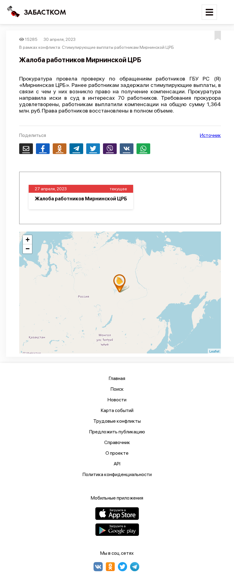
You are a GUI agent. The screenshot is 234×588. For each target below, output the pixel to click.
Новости (117, 400)
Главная (117, 378)
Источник (210, 135)
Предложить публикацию (117, 432)
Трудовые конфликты (117, 421)
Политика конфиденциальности (117, 474)
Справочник (117, 442)
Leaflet (214, 351)
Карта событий (117, 410)
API (117, 464)
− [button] (28, 249)
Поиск (117, 389)
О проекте (117, 453)
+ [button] (28, 239)
